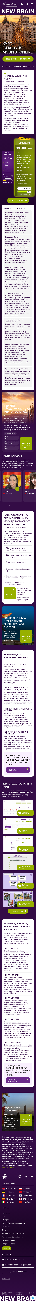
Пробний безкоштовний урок (13, 1223)
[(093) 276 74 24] (26, 4)
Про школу (6, 1213)
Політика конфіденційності (12, 1237)
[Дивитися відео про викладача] (21, 489)
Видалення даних (8, 1240)
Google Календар (8, 1244)
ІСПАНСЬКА (16, 66)
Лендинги (6, 1226)
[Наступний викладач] (9, 506)
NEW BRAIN (6, 66)
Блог (3, 1216)
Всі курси (5, 1219)
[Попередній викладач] (4, 506)
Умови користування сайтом (13, 1233)
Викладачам (6, 1278)
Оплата (4, 1230)
